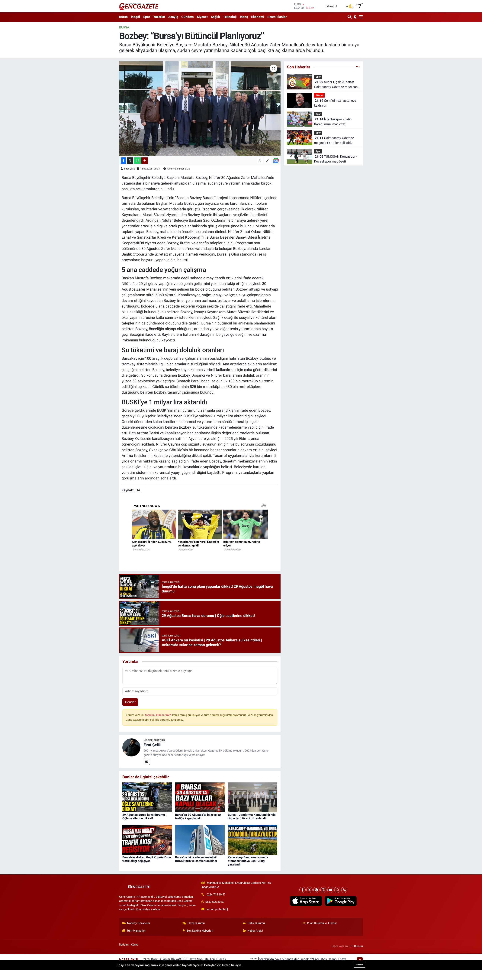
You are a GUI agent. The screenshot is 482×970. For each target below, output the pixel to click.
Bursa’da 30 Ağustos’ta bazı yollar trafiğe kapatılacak (198, 816)
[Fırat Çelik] (131, 747)
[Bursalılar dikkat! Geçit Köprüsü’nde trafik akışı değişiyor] (147, 839)
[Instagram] (323, 890)
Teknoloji (230, 17)
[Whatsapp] (337, 890)
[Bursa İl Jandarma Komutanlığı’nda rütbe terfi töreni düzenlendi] (252, 797)
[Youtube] (330, 890)
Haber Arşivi (255, 930)
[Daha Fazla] (144, 160)
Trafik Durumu (256, 923)
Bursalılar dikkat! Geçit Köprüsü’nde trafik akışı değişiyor (146, 859)
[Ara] (350, 17)
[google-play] (340, 901)
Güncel (319, 95)
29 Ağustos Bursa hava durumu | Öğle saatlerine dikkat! (144, 816)
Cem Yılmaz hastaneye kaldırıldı (335, 103)
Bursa (123, 17)
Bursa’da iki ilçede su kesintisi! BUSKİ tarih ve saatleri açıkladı (196, 859)
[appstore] (306, 901)
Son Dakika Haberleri (200, 930)
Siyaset (202, 17)
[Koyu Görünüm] (355, 17)
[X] (309, 890)
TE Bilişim (356, 946)
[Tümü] (358, 67)
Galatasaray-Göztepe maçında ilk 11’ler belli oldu (334, 140)
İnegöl (135, 17)
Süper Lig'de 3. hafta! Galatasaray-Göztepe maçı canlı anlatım (336, 84)
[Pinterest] (316, 890)
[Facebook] (302, 890)
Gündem (187, 17)
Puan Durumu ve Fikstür (322, 923)
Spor (146, 17)
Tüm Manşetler (136, 930)
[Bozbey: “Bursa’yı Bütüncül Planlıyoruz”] (200, 108)
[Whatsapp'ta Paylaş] (137, 160)
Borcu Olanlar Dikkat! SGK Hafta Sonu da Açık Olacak (188, 959)
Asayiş (173, 17)
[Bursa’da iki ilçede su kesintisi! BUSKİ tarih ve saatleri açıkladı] (200, 839)
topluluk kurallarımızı (158, 715)
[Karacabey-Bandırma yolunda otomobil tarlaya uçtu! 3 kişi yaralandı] (252, 839)
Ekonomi (257, 17)
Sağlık (215, 17)
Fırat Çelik (129, 168)
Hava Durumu (196, 923)
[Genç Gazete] (139, 6)
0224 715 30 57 (216, 894)
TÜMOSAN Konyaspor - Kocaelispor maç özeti (335, 159)
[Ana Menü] (360, 17)
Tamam (359, 964)
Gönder (130, 702)
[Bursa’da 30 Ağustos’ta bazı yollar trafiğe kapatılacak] (200, 797)
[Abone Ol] (276, 160)
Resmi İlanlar (277, 17)
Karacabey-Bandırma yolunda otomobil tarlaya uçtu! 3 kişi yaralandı (248, 861)
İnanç (244, 17)
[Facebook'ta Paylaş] (123, 160)
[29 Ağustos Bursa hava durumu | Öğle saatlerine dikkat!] (147, 797)
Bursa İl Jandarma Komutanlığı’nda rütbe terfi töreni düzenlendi (252, 816)
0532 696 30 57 (214, 902)
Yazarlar (159, 17)
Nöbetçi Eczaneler (138, 923)
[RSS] (344, 890)
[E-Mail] (147, 762)
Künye (134, 944)
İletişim (124, 944)
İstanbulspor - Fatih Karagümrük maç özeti (333, 121)
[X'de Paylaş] (130, 160)
